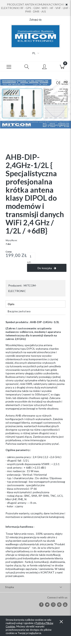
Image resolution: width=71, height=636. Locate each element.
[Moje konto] (44, 66)
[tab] (35, 304)
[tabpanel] (35, 449)
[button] (9, 66)
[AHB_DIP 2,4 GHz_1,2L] (35, 103)
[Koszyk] (62, 66)
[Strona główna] (35, 36)
